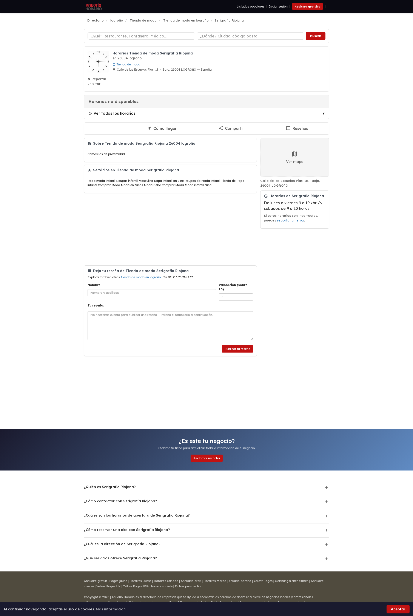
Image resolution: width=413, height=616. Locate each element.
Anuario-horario (239, 581)
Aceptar (398, 609)
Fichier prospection (188, 586)
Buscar (315, 36)
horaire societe (162, 586)
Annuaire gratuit (95, 581)
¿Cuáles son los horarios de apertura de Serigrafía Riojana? (137, 515)
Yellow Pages (263, 581)
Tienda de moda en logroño (141, 277)
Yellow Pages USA (136, 586)
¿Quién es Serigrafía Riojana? (110, 487)
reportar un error (290, 220)
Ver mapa (295, 161)
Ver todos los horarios (115, 113)
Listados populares (250, 6)
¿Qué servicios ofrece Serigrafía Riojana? (120, 558)
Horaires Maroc (214, 581)
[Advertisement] (170, 229)
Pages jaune (118, 581)
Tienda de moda (128, 64)
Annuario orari (191, 581)
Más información (111, 609)
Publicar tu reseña (237, 349)
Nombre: (94, 285)
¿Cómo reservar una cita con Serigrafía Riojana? (127, 530)
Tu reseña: (96, 305)
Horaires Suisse (140, 581)
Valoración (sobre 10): (233, 287)
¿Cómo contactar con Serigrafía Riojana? (120, 501)
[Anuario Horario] (93, 6)
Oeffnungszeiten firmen (291, 581)
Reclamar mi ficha (206, 458)
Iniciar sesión (278, 6)
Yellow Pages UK (108, 586)
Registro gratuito (307, 6)
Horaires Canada (166, 581)
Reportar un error (97, 81)
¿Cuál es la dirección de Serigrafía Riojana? (122, 544)
